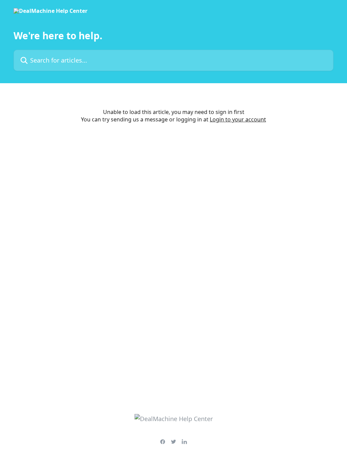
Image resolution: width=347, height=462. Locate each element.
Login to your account (238, 119)
